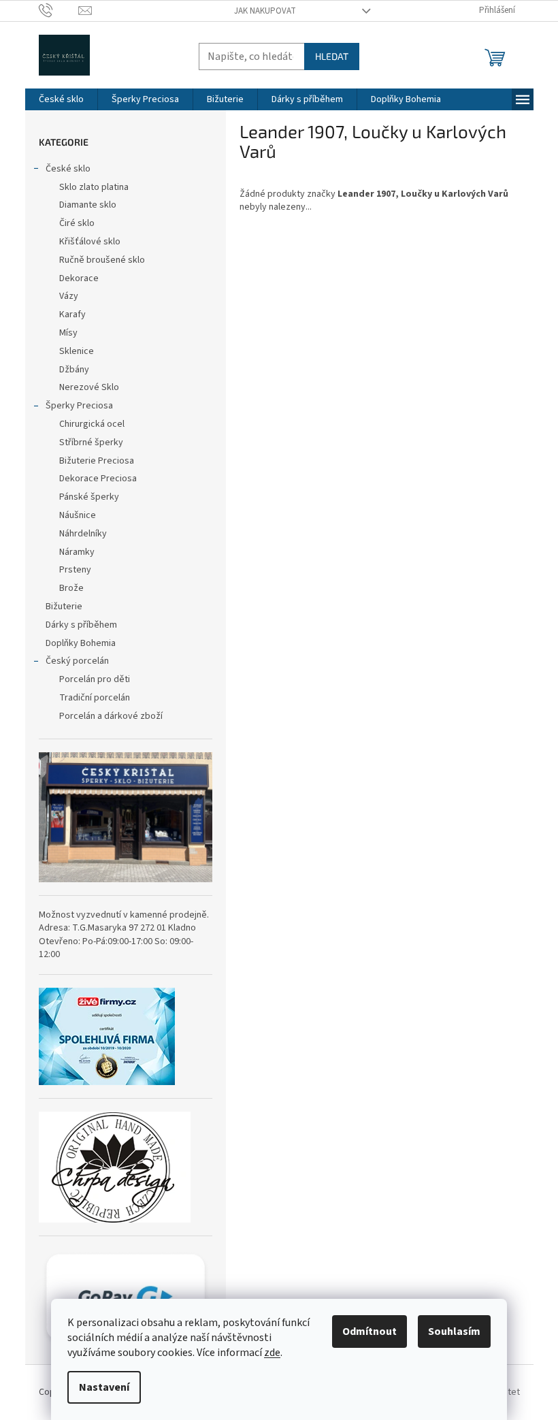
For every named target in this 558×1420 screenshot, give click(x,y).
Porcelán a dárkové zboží (111, 716)
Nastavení (104, 1387)
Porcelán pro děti (94, 679)
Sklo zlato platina (94, 187)
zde (272, 1352)
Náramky (77, 552)
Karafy (72, 314)
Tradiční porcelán (94, 698)
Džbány (74, 369)
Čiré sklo (77, 223)
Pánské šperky (89, 497)
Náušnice (77, 515)
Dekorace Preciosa (98, 478)
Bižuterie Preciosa (96, 461)
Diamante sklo (87, 205)
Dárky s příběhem (81, 625)
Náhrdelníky (83, 533)
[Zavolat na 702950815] (59, 10)
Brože (71, 588)
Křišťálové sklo (89, 241)
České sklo (68, 169)
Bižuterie (64, 606)
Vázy (68, 296)
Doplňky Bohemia (81, 643)
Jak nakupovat (265, 11)
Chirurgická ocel (92, 424)
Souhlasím (454, 1331)
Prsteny (75, 570)
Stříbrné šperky (91, 442)
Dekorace (79, 278)
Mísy (68, 333)
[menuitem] (61, 99)
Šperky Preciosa (79, 406)
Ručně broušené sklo (102, 260)
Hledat (331, 56)
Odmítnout (369, 1331)
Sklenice (76, 351)
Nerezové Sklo (89, 387)
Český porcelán (77, 661)
